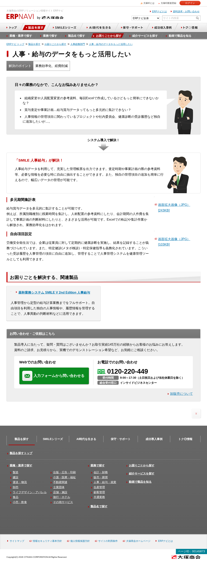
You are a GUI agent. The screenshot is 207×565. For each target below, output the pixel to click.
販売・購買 (101, 477)
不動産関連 (60, 482)
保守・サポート (121, 439)
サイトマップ (17, 541)
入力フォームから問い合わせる (59, 376)
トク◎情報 (185, 439)
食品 (15, 497)
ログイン (190, 3)
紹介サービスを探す (141, 473)
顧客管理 (99, 492)
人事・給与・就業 (105, 482)
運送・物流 (20, 482)
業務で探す (98, 465)
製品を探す (22, 439)
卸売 (15, 487)
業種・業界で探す (21, 465)
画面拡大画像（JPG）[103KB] (174, 241)
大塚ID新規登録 (168, 3)
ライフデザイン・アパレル (30, 492)
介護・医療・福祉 (64, 477)
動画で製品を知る (140, 481)
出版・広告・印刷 (64, 472)
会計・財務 (101, 472)
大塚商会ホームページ (138, 541)
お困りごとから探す (141, 465)
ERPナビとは (159, 11)
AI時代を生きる (86, 439)
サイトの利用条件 (108, 541)
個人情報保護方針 (80, 541)
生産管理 (99, 487)
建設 (15, 477)
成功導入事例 (154, 439)
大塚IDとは (148, 3)
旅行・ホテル (61, 497)
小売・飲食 (20, 502)
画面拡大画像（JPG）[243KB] (174, 207)
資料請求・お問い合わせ (186, 11)
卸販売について (181, 393)
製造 (15, 472)
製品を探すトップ (21, 453)
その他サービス (63, 502)
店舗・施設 (60, 492)
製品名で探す (99, 506)
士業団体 (58, 487)
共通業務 (99, 497)
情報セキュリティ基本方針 (47, 541)
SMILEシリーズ (53, 439)
